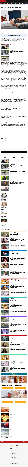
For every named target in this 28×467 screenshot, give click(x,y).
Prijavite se (14, 152)
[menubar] (25, 1)
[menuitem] (25, 1)
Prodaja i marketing (14, 457)
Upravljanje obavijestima (14, 463)
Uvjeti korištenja (14, 458)
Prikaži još (6, 437)
